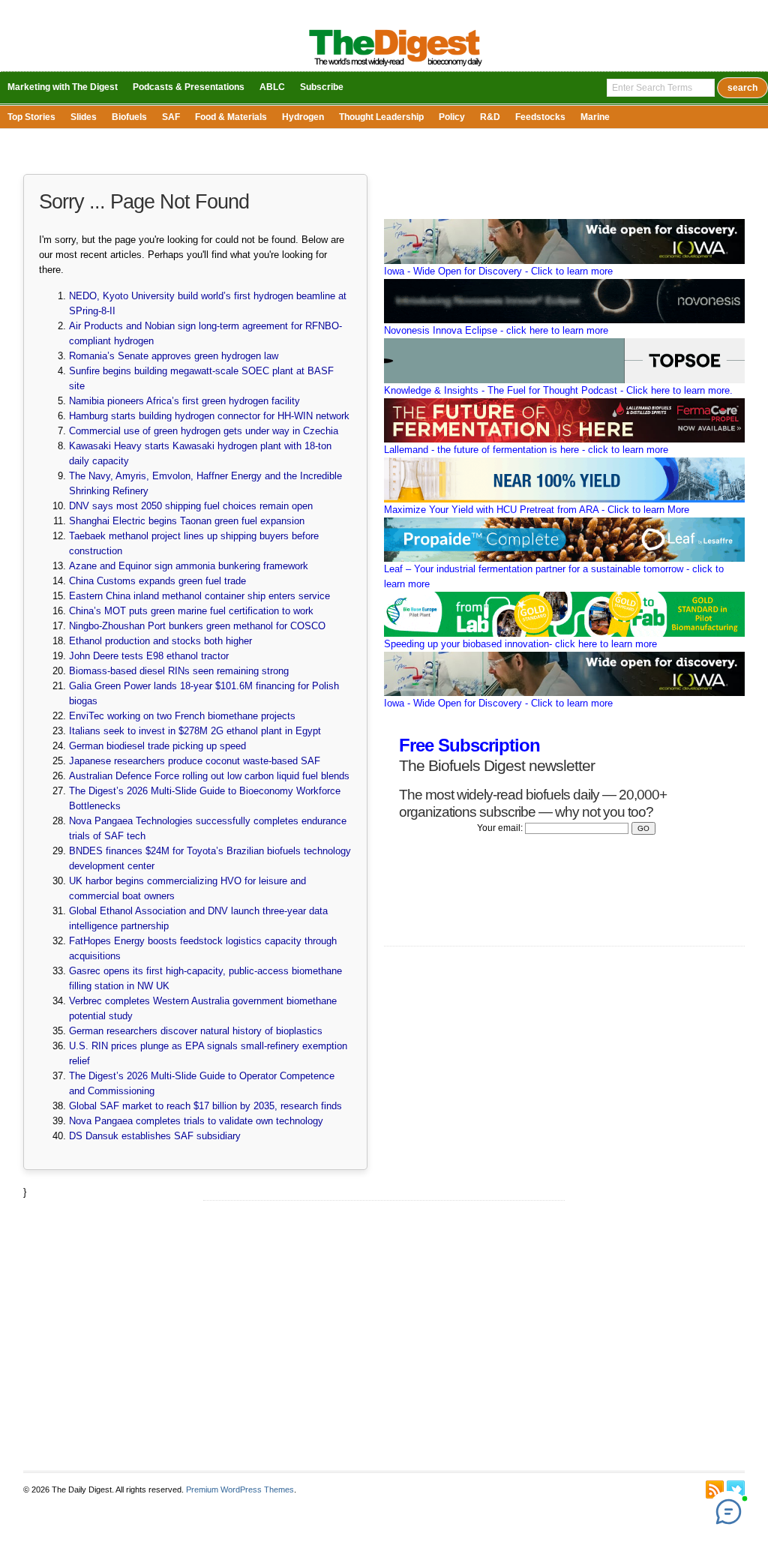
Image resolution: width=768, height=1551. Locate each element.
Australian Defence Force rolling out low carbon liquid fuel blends (209, 776)
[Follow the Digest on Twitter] (736, 1489)
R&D (490, 117)
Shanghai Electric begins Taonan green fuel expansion (186, 520)
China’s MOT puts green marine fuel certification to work (191, 610)
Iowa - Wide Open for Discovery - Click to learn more (498, 271)
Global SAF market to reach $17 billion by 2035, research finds (205, 1106)
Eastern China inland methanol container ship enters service (199, 596)
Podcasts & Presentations (188, 87)
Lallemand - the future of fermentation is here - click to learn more (526, 449)
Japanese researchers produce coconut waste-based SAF (194, 760)
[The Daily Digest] (395, 68)
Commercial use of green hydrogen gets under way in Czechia (203, 430)
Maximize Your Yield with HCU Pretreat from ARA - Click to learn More (536, 509)
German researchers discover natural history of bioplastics (195, 1030)
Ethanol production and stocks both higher (160, 640)
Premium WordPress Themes (240, 1489)
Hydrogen (303, 117)
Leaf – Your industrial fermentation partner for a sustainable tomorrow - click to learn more (554, 576)
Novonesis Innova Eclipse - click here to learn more (496, 330)
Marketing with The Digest (63, 87)
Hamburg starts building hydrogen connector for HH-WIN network (209, 416)
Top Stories (32, 117)
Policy (452, 117)
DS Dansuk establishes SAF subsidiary (155, 1136)
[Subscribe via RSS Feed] (715, 1489)
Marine (595, 117)
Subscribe (322, 87)
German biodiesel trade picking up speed (157, 746)
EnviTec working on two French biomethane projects (182, 716)
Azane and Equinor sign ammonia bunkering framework (188, 566)
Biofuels (129, 117)
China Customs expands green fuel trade (157, 580)
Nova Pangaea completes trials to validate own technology (196, 1120)
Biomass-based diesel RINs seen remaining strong (179, 670)
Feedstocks (540, 117)
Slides (83, 117)
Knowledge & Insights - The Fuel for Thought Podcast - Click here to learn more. (558, 390)
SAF (171, 117)
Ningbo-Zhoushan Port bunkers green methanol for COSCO (197, 626)
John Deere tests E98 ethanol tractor (149, 656)
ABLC (272, 87)
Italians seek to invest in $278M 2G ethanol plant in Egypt (195, 730)
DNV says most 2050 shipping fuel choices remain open (191, 506)
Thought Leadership (381, 117)
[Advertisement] (383, 1336)
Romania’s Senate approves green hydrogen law (173, 356)
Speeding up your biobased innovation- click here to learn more (520, 644)
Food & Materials (231, 117)
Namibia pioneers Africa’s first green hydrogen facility (184, 400)
